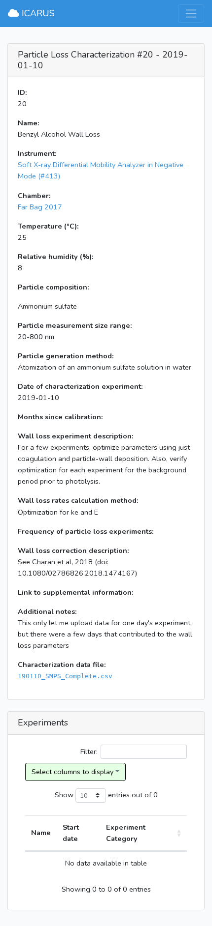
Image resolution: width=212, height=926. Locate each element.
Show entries (92, 795)
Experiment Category (125, 832)
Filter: (89, 751)
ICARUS (37, 13)
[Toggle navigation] (191, 13)
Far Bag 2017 (40, 207)
